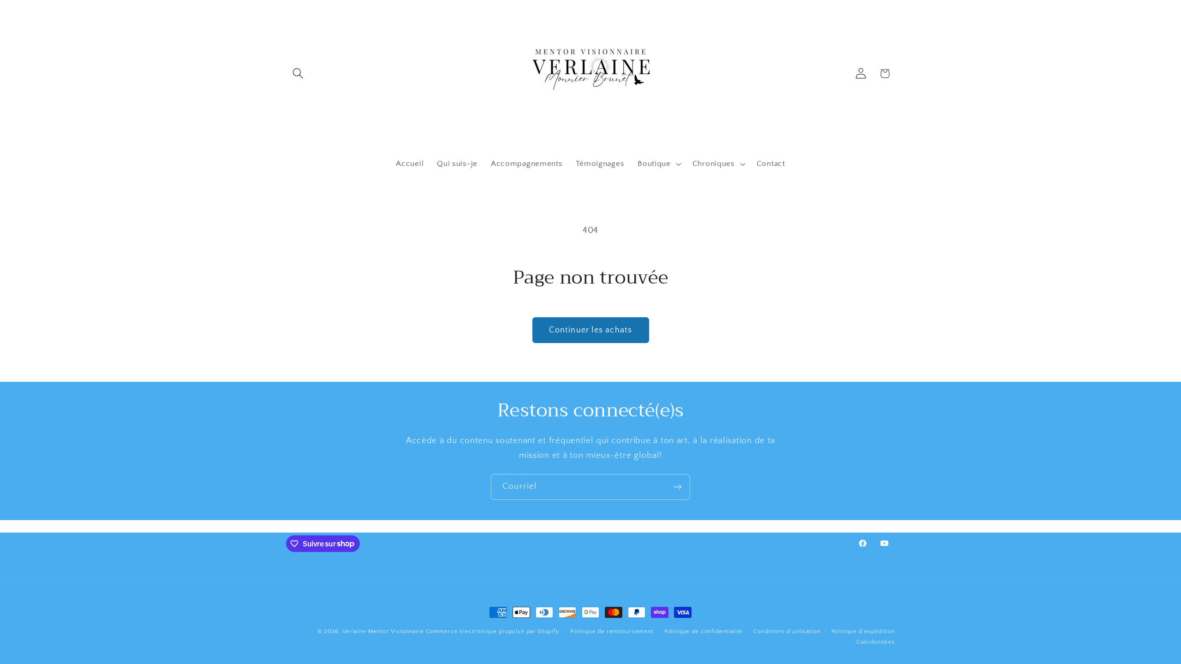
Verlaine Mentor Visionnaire (383, 631)
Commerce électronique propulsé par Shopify (493, 631)
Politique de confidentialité (703, 631)
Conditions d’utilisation (786, 631)
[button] (298, 73)
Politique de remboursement (612, 631)
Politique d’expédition (863, 631)
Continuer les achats (590, 330)
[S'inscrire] (677, 487)
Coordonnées (875, 642)
